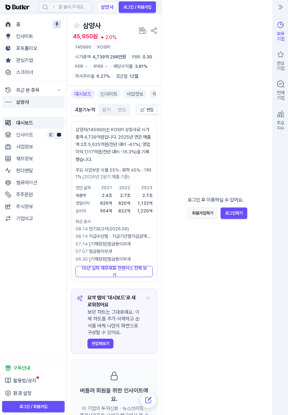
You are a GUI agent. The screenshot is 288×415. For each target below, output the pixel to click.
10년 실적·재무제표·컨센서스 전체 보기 (114, 271)
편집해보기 (100, 343)
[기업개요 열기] (142, 30)
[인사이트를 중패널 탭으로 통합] (59, 134)
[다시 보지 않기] (148, 298)
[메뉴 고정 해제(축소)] (57, 24)
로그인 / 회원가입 (137, 7)
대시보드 (82, 94)
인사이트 (108, 94)
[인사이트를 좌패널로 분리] (51, 134)
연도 (122, 110)
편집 (149, 109)
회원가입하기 (202, 213)
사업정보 (134, 94)
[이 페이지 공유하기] (153, 30)
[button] (59, 102)
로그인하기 (234, 213)
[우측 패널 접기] (280, 7)
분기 (106, 110)
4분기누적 (85, 110)
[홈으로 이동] (19, 7)
